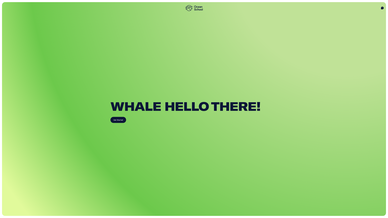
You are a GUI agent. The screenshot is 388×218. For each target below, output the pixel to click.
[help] (382, 8)
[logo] (194, 8)
